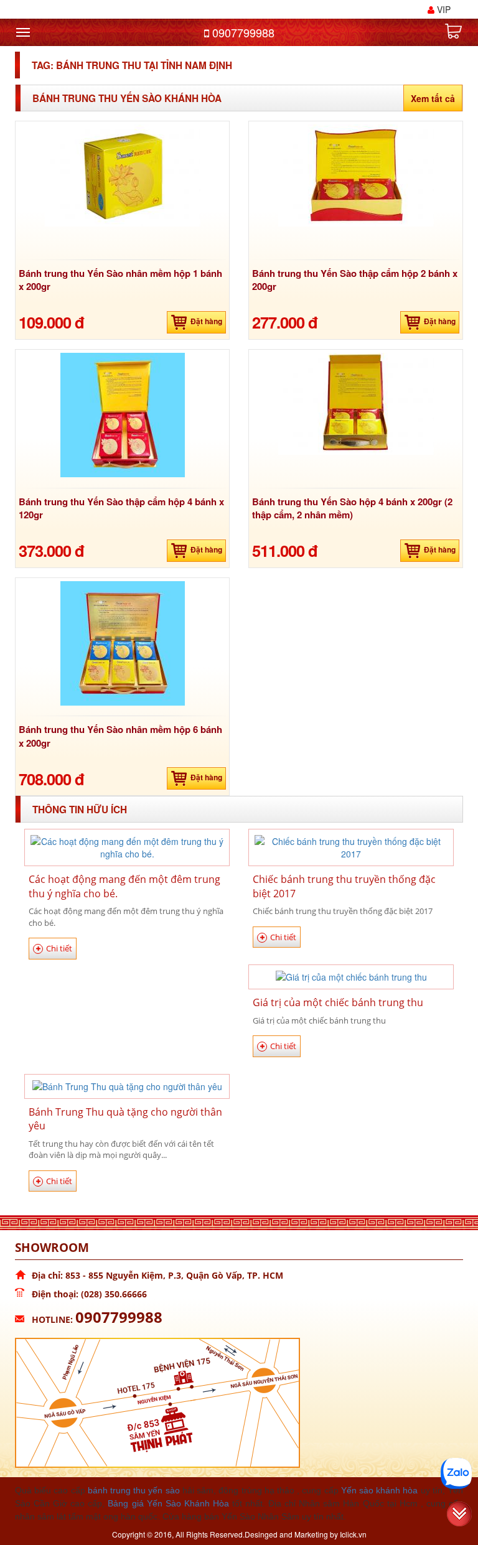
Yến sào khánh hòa (379, 1490)
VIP (442, 9)
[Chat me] (456, 1473)
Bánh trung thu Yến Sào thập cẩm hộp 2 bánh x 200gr (354, 279)
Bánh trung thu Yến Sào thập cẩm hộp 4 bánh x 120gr (121, 508)
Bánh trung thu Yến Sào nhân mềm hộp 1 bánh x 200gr (120, 279)
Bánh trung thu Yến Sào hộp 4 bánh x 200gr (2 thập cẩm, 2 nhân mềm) (352, 508)
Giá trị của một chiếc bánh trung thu (338, 1002)
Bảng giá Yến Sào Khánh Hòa (168, 1503)
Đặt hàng (206, 321)
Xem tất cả (433, 98)
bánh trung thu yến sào (134, 1490)
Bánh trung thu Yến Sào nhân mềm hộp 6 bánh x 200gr (120, 735)
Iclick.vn (353, 1534)
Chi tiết (59, 948)
